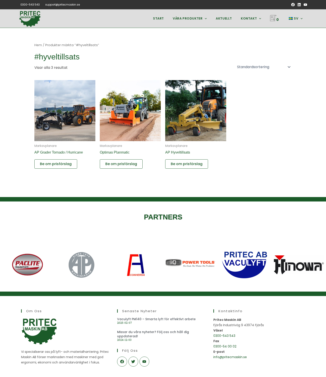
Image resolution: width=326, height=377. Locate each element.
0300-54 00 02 (224, 346)
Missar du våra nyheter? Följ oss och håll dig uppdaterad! (153, 334)
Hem (38, 45)
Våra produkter (187, 18)
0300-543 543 (30, 4)
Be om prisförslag (56, 163)
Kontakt (249, 18)
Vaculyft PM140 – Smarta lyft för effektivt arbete (156, 319)
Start (158, 18)
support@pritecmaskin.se (62, 4)
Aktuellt (224, 18)
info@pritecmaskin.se (230, 357)
